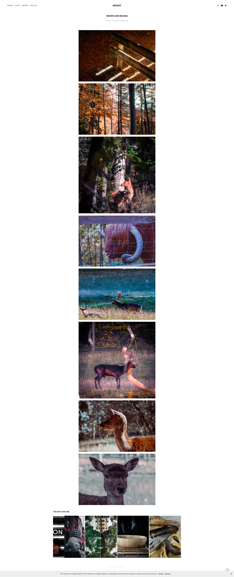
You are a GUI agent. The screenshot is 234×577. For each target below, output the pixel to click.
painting (10, 5)
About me (33, 5)
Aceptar (160, 574)
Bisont (117, 5)
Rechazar (168, 574)
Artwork (25, 5)
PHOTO (17, 5)
